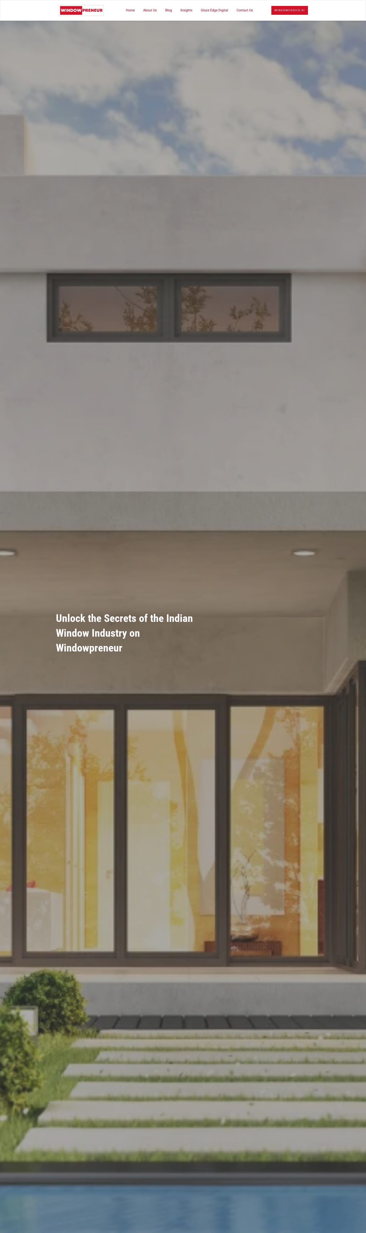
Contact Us (245, 10)
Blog (168, 10)
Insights (186, 10)
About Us (150, 10)
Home (130, 10)
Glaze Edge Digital (214, 10)
